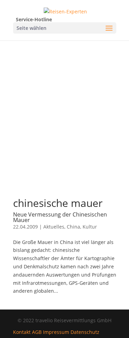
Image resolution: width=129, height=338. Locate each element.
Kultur (90, 226)
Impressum (56, 332)
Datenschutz (85, 332)
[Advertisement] (64, 126)
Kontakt (22, 332)
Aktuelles (53, 226)
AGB (37, 332)
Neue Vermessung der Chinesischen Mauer (60, 217)
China (73, 226)
